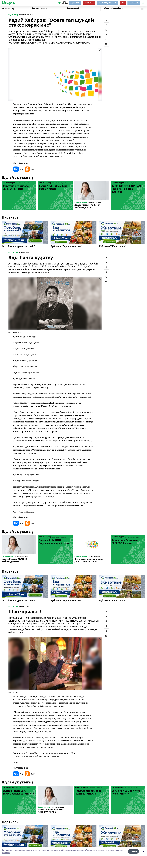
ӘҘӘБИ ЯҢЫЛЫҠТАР (107, 3)
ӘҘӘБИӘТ (75, 3)
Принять (133, 851)
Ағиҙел (8, 2)
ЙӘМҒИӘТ (89, 3)
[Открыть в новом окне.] (18, 169)
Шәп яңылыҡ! (73, 8)
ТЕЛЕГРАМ (134, 3)
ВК (123, 3)
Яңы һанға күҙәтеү (39, 8)
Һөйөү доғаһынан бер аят (113, 8)
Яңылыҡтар (8, 8)
